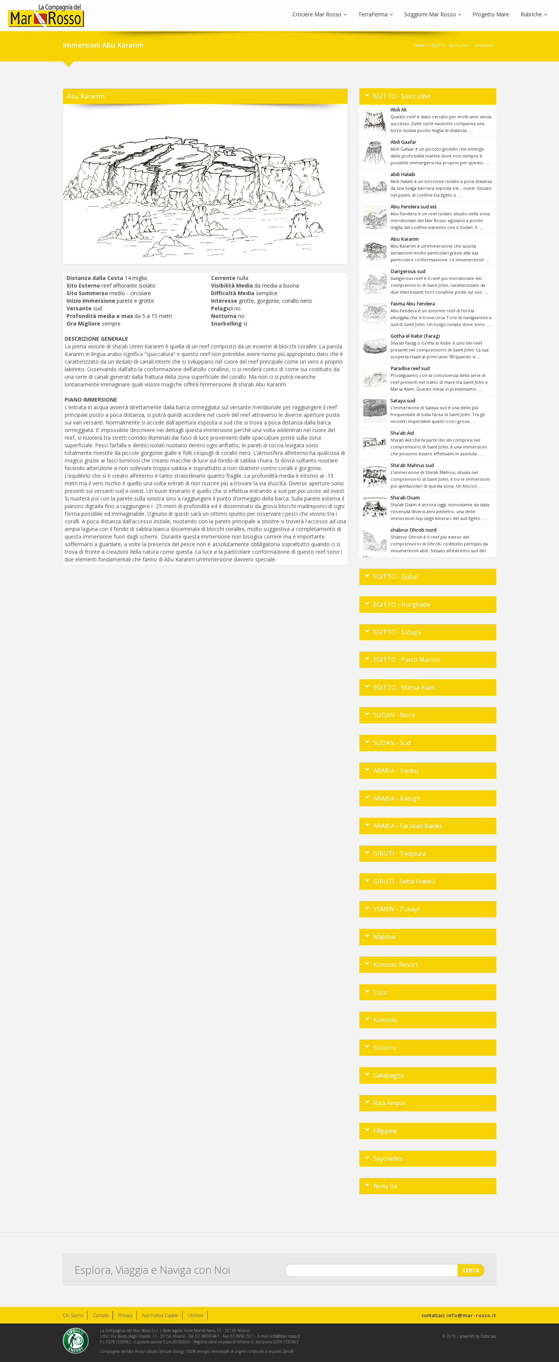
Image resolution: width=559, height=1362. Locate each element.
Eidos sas (488, 1336)
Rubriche (531, 14)
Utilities (195, 1315)
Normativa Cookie (160, 1315)
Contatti (101, 1315)
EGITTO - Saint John (450, 45)
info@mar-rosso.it (471, 1315)
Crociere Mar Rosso (316, 14)
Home (419, 45)
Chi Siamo (73, 1315)
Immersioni (484, 45)
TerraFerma (372, 14)
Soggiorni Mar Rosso (430, 14)
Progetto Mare (491, 14)
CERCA (471, 1270)
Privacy (125, 1315)
